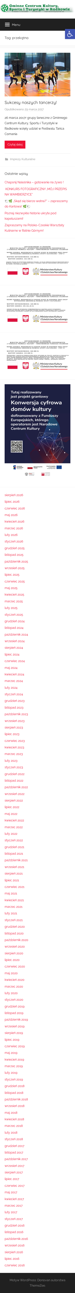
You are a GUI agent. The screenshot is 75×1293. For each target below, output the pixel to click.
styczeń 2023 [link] (14, 767)
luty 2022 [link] (11, 834)
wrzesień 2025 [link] (15, 568)
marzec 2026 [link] (14, 528)
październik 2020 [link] (16, 940)
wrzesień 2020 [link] (15, 946)
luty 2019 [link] (11, 1073)
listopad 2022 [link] (14, 780)
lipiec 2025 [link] (12, 574)
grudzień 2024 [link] (15, 621)
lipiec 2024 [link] (12, 654)
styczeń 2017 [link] (14, 1219)
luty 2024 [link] (11, 687)
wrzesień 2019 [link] (14, 1026)
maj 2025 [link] (11, 588)
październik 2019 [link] (16, 1019)
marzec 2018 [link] (14, 1126)
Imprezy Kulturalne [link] (22, 159)
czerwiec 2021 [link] (14, 887)
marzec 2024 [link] (14, 681)
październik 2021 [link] (16, 860)
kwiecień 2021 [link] (14, 900)
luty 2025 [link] (11, 608)
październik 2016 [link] (16, 1239)
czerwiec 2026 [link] (15, 508)
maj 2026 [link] (11, 515)
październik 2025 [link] (16, 561)
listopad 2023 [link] (14, 707)
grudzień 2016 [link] (15, 1225)
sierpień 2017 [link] (14, 1172)
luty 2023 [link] (11, 761)
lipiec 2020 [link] (12, 960)
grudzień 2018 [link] (14, 1086)
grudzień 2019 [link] (14, 1006)
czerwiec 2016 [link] (15, 1265)
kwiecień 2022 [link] (14, 820)
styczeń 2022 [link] (14, 840)
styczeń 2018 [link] (14, 1139)
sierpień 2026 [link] (14, 495)
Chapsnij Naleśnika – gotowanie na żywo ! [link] (34, 182)
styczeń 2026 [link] (14, 541)
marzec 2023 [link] (14, 754)
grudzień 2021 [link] (14, 847)
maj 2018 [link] (11, 1112)
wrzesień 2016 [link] (15, 1245)
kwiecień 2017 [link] (14, 1199)
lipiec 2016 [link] (12, 1259)
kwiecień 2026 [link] (14, 521)
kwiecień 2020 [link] (14, 980)
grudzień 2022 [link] (14, 774)
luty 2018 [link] (11, 1132)
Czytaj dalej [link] (15, 144)
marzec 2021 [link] (13, 907)
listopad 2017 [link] (14, 1152)
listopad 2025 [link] (14, 555)
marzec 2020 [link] (14, 986)
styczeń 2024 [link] (14, 694)
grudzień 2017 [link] (14, 1146)
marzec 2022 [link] (14, 827)
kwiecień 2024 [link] (14, 674)
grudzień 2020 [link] (15, 926)
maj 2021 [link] (11, 893)
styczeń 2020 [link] (14, 999)
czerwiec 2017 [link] (15, 1186)
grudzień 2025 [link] (15, 548)
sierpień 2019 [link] (14, 1033)
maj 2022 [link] (11, 814)
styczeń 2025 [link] (14, 614)
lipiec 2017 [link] (12, 1179)
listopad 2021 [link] (14, 853)
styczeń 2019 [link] (14, 1079)
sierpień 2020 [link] (14, 953)
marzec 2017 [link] (14, 1205)
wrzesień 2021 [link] (14, 867)
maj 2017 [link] (11, 1192)
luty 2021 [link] (11, 913)
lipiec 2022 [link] (12, 807)
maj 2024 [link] (11, 668)
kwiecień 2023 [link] (14, 747)
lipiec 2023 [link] (12, 734)
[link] (70, 34)
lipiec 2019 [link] (12, 1039)
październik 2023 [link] (16, 714)
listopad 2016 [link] (14, 1232)
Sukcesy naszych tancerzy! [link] (31, 102)
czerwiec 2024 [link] (15, 661)
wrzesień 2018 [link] (14, 1106)
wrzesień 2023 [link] (15, 721)
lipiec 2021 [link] (12, 880)
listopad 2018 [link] (14, 1093)
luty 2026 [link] (11, 535)
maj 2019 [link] (11, 1053)
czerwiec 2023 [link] (15, 741)
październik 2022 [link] (16, 787)
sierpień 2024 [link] (14, 647)
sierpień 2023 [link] (14, 727)
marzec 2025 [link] (14, 601)
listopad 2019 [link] (14, 1013)
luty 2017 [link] (11, 1212)
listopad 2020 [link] (14, 933)
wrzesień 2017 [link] (14, 1166)
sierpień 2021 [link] (14, 873)
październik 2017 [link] (16, 1159)
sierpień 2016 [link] (14, 1252)
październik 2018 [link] (16, 1099)
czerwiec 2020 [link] (15, 966)
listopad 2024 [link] (14, 628)
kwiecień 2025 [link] (14, 594)
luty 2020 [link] (11, 993)
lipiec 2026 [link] (12, 501)
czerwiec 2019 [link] (15, 1046)
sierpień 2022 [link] (14, 800)
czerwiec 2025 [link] (15, 581)
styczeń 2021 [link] (14, 920)
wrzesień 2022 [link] (14, 794)
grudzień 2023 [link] (15, 701)
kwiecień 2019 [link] (14, 1059)
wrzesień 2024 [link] (15, 641)
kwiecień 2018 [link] (14, 1119)
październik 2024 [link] (16, 634)
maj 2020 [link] (11, 973)
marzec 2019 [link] (14, 1066)
